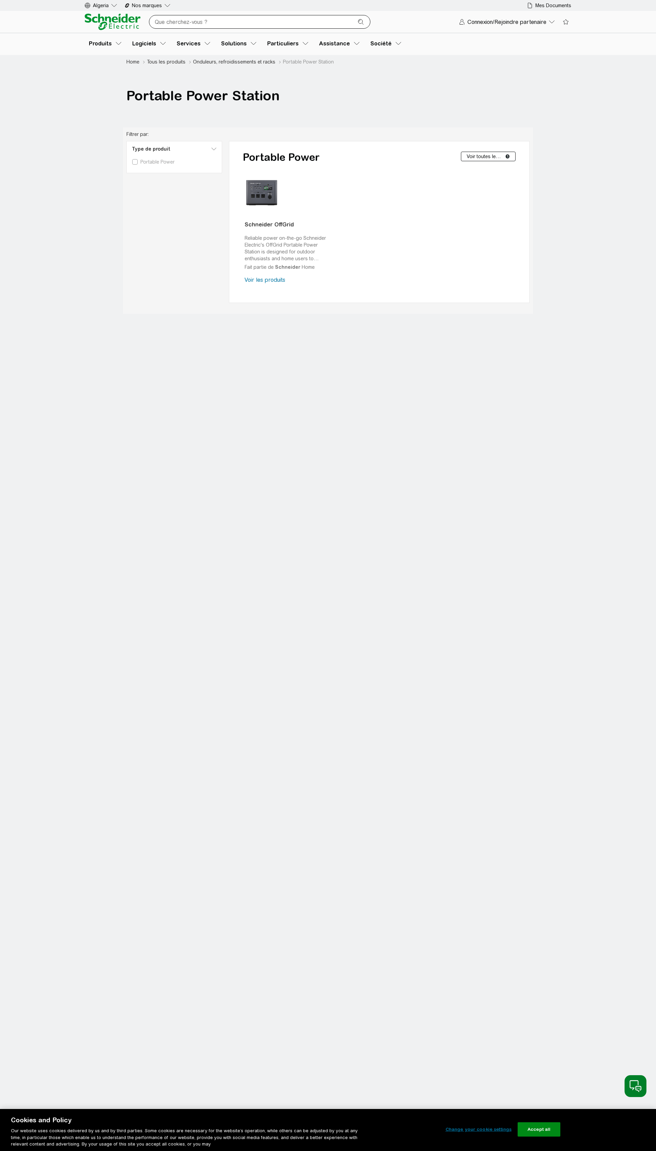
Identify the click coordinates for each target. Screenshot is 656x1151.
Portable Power (281, 157)
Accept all (539, 1129)
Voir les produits (265, 280)
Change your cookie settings (479, 1129)
